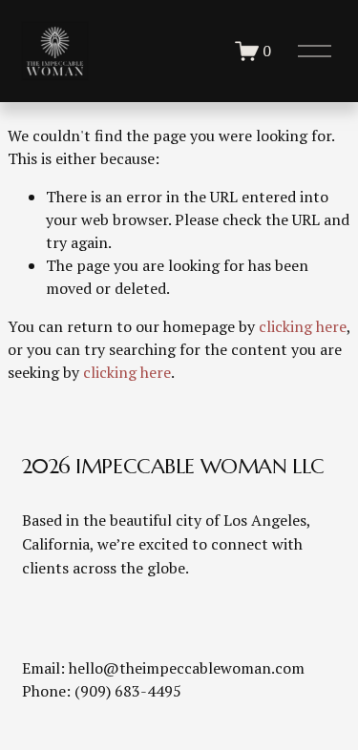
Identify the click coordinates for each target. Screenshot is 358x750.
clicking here (303, 326)
